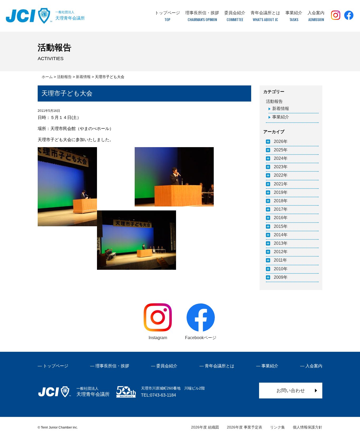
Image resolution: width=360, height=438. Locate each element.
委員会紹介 (166, 366)
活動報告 (274, 101)
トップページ (55, 366)
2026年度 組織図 (205, 427)
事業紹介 (280, 117)
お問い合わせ (290, 390)
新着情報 (280, 108)
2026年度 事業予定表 (244, 427)
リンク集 (277, 427)
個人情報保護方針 (307, 427)
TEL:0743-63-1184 (158, 395)
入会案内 (313, 366)
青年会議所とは (219, 366)
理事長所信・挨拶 (112, 366)
